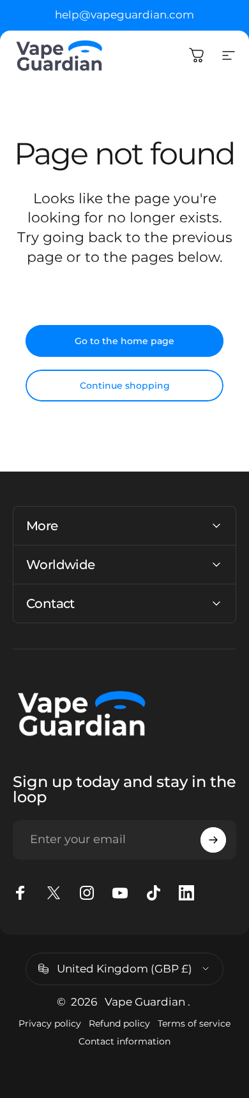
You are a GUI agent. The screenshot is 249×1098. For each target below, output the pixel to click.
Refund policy (119, 1023)
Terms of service (194, 1023)
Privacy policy (50, 1023)
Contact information (124, 1041)
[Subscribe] (213, 840)
